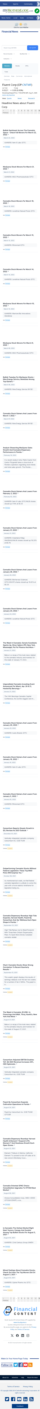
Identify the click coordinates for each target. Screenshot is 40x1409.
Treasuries (7, 80)
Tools (6, 72)
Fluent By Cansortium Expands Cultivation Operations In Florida (17, 1103)
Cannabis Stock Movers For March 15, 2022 (18, 236)
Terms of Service (13, 1386)
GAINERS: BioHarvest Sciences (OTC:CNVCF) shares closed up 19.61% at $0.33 (20, 582)
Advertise (15, 1377)
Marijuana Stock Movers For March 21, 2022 (18, 168)
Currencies (19, 76)
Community (28, 4)
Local (15, 18)
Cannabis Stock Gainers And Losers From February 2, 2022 (20, 492)
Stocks (17, 66)
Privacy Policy (28, 1386)
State (22, 18)
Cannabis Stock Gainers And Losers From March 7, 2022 (20, 414)
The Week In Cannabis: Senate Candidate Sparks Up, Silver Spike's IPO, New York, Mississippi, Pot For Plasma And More (20, 645)
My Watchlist (23, 54)
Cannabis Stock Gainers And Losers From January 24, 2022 (20, 610)
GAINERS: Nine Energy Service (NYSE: (18, 389)
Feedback (20, 1406)
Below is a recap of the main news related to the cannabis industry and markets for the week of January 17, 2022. (20, 657)
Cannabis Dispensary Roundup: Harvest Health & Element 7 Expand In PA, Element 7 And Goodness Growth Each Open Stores (19, 1142)
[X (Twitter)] (12, 1335)
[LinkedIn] (22, 1335)
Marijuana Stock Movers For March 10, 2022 (18, 304)
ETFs (26, 66)
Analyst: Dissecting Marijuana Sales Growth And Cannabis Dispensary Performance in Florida (17, 450)
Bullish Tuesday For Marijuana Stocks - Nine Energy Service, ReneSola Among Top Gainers (19, 379)
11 (32, 111)
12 (35, 111)
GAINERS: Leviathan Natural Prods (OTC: (19, 211)
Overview (6, 76)
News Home (5, 18)
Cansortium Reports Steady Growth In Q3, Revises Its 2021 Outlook (18, 829)
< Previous (5, 112)
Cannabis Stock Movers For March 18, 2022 (18, 202)
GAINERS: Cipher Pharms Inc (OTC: (17, 1282)
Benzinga (7, 146)
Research (31, 98)
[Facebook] (17, 1335)
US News (30, 18)
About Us (5, 1377)
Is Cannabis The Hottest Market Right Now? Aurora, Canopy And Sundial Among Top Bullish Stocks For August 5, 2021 (19, 1231)
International (28, 76)
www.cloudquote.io (20, 1322)
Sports (15, 4)
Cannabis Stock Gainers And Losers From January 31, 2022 (20, 529)
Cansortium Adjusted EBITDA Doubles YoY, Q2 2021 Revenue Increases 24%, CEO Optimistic (18, 1062)
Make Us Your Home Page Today (14, 1359)
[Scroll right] (38, 4)
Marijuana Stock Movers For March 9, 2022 (18, 344)
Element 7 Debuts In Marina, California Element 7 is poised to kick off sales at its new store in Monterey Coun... (19, 1155)
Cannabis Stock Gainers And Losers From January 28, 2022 (20, 571)
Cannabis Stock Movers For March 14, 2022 (18, 270)
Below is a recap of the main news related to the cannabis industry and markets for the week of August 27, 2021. (20, 1026)
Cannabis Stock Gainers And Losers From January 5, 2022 (20, 795)
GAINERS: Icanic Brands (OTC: (16, 733)
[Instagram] (28, 1335)
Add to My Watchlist (8, 95)
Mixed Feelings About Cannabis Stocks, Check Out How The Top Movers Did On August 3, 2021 (19, 1272)
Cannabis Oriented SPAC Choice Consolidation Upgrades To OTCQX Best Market (19, 1188)
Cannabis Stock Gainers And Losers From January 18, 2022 (20, 758)
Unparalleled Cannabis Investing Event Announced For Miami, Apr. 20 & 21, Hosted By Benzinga (19, 686)
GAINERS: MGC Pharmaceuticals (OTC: (19, 177)
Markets (7, 66)
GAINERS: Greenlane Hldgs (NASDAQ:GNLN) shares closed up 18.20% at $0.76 (20, 540)
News (5, 4)
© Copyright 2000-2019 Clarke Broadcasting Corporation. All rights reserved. (20, 1392)
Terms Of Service (23, 1329)
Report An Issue (32, 1377)
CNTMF (26, 85)
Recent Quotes (8, 54)
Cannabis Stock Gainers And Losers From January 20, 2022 (20, 724)
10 (28, 111)
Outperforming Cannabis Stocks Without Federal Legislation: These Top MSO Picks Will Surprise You (19, 870)
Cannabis (10, 848)
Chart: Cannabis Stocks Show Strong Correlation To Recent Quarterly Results (18, 967)
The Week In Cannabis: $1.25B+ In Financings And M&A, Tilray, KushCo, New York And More (20, 1014)
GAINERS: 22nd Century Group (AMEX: (19, 1242)
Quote (9, 98)
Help (22, 1377)
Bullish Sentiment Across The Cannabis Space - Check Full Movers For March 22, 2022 (19, 132)
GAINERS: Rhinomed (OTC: (14, 245)
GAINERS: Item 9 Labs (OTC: (15, 143)
